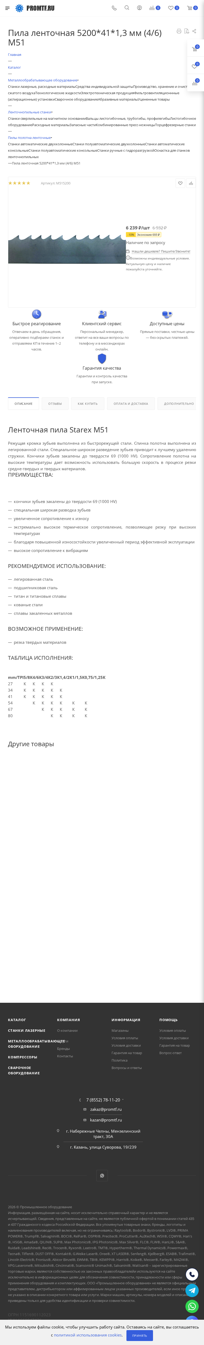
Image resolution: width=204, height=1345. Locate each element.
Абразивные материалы (118, 99)
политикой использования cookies (88, 1335)
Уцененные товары (154, 99)
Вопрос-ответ (170, 1052)
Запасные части (83, 124)
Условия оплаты (125, 1037)
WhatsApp (102, 1175)
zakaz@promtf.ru (106, 1109)
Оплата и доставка (131, 404)
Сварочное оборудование (76, 99)
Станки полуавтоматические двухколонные (109, 144)
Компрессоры (22, 1057)
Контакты (65, 1056)
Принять (139, 1336)
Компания (68, 1019)
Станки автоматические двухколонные (40, 144)
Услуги (62, 1041)
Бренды (63, 1048)
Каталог (17, 1019)
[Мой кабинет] (139, 8)
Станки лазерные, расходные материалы (41, 86)
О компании (67, 1030)
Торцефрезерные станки (175, 124)
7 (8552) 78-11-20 (103, 1100)
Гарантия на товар (127, 1052)
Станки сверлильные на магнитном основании (47, 118)
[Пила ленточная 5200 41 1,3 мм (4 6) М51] (67, 248)
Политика (120, 1060)
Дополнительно (179, 404)
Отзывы (55, 404)
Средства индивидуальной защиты (104, 86)
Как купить (88, 404)
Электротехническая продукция (107, 92)
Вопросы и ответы (127, 1067)
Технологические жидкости (58, 92)
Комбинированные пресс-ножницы (125, 124)
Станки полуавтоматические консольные (62, 150)
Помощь (168, 1019)
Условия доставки (126, 1045)
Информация (126, 1019)
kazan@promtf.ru (106, 1120)
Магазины (120, 1030)
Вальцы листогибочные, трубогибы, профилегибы (128, 118)
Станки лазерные (26, 1030)
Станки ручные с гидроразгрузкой (125, 150)
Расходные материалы (51, 124)
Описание (23, 404)
